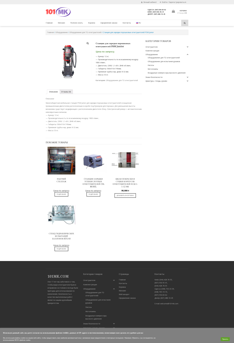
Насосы (151, 65)
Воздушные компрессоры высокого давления (166, 73)
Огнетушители (152, 47)
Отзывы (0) (66, 92)
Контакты (127, 23)
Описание (53, 92)
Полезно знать (76, 23)
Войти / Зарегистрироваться (174, 2)
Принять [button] (225, 339)
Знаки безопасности (154, 77)
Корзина (91, 23)
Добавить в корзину (125, 195)
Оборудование (61, 32)
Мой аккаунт (124, 294)
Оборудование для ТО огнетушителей (85, 32)
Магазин (61, 23)
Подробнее (61, 194)
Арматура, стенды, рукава (156, 81)
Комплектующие (152, 50)
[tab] (53, 91)
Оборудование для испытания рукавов (164, 61)
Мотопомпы (153, 69)
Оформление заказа (108, 23)
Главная (49, 23)
